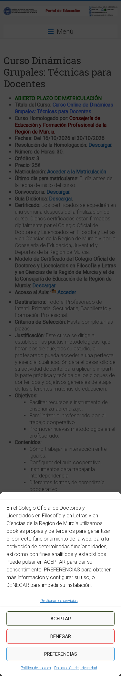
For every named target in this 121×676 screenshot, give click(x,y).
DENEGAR (60, 636)
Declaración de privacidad (75, 668)
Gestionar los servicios (59, 600)
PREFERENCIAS (60, 654)
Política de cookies (36, 668)
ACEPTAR (60, 619)
